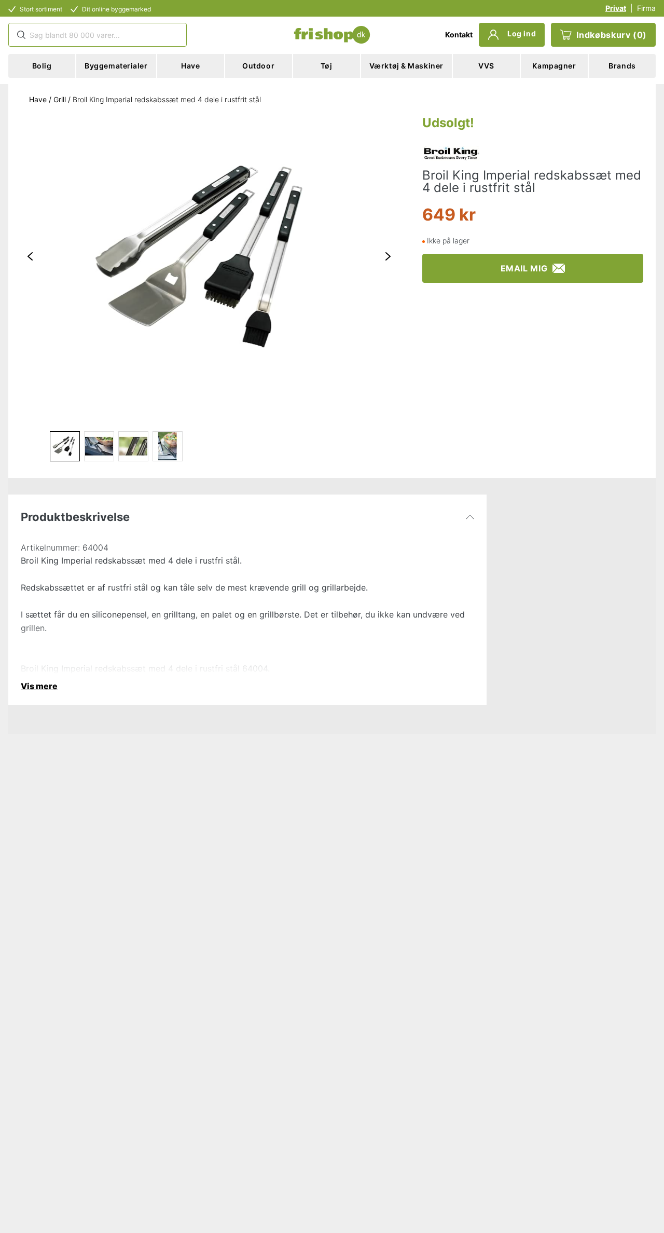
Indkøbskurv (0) (611, 35)
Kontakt (459, 34)
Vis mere (39, 686)
